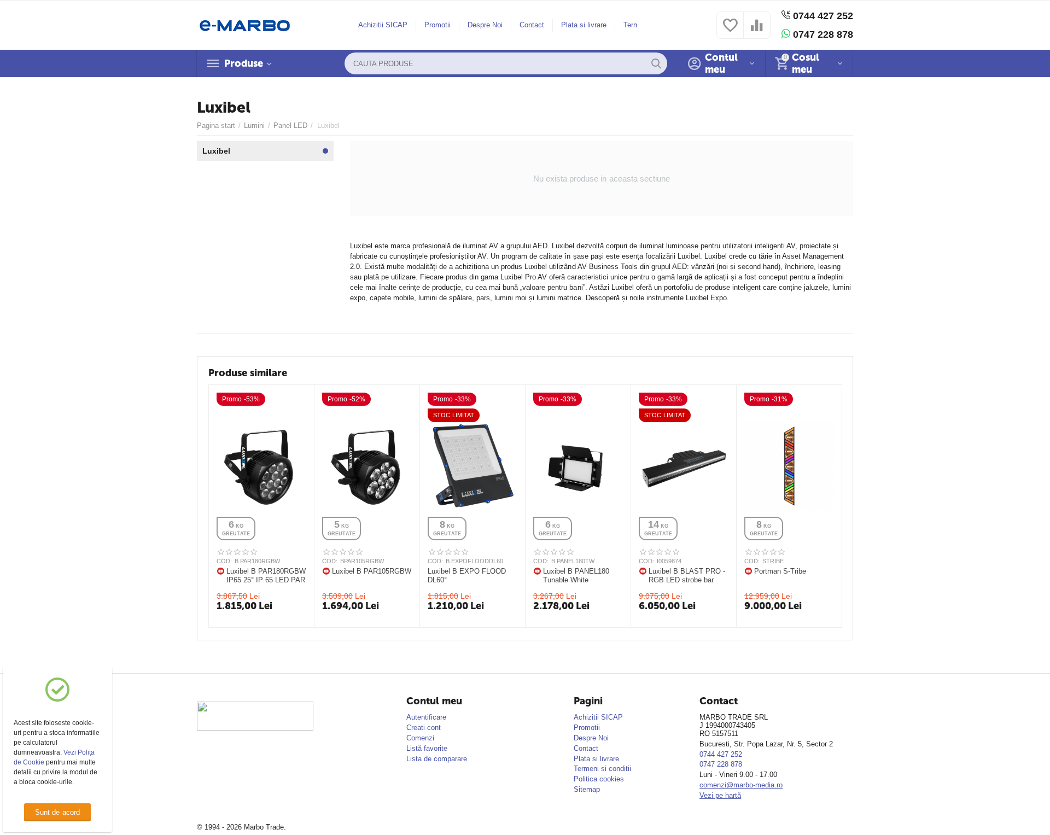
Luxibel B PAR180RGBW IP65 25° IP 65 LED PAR (266, 575)
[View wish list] (730, 31)
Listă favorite (426, 748)
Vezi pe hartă (720, 795)
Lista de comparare (436, 759)
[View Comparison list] (757, 31)
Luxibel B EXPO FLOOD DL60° (467, 575)
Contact (532, 25)
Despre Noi (485, 25)
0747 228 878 (821, 34)
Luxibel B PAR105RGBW (371, 571)
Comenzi (420, 738)
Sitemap (587, 789)
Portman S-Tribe (780, 571)
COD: (224, 561)
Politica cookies (599, 779)
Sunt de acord (57, 812)
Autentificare (426, 717)
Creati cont (423, 727)
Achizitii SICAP (382, 25)
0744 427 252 (821, 15)
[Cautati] (656, 63)
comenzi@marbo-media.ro (741, 785)
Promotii (437, 25)
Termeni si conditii (602, 768)
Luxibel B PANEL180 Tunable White (576, 575)
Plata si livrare (583, 25)
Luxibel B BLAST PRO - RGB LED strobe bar (687, 575)
